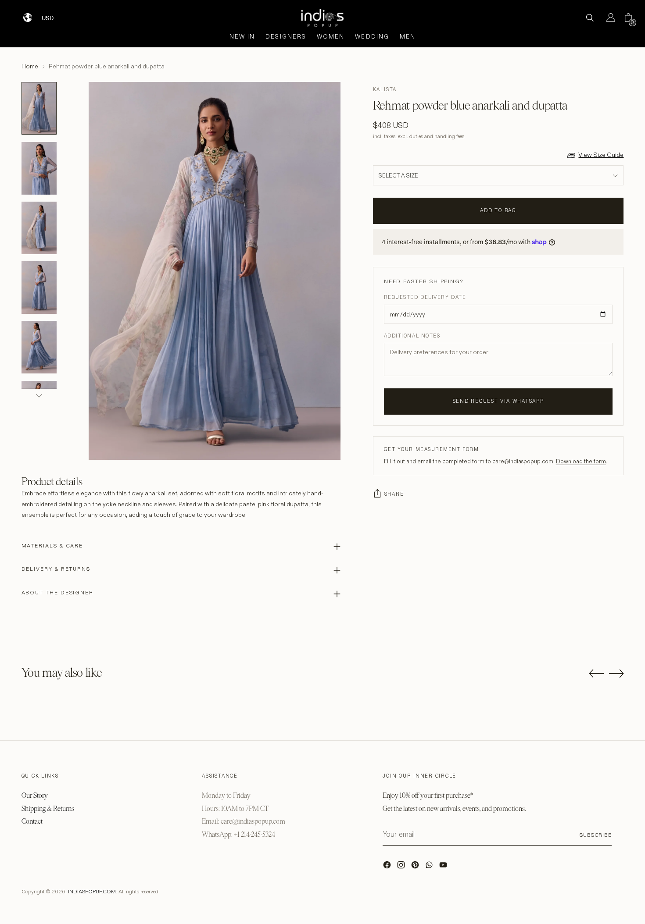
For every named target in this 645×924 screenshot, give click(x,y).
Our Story (35, 795)
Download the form (581, 461)
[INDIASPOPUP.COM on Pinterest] (416, 867)
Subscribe (596, 835)
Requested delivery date (425, 297)
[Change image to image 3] (39, 228)
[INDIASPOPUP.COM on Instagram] (402, 867)
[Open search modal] (589, 17)
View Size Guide (601, 155)
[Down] (39, 395)
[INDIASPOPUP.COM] (322, 18)
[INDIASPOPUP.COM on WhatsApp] (430, 867)
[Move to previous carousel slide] (596, 673)
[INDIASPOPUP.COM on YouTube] (444, 867)
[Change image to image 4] (39, 287)
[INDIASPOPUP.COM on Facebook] (388, 867)
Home (30, 66)
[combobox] (53, 14)
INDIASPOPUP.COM (92, 891)
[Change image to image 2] (39, 168)
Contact (32, 821)
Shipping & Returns (48, 808)
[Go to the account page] (607, 17)
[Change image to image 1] (39, 108)
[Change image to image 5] (39, 347)
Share (394, 494)
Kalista (385, 89)
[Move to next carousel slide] (616, 673)
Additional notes (412, 336)
